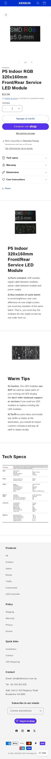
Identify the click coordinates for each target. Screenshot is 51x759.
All (7, 556)
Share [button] (8, 188)
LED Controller (13, 594)
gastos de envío (11, 98)
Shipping (10, 612)
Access (9, 631)
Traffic (9, 581)
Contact (9, 655)
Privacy (9, 625)
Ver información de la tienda (19, 148)
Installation (11, 649)
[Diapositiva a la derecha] (32, 62)
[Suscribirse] (40, 711)
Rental (9, 575)
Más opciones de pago (25, 133)
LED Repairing (13, 662)
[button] (6, 3)
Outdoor (10, 562)
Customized (11, 588)
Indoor (9, 568)
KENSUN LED (20, 753)
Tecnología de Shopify (34, 753)
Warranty (10, 618)
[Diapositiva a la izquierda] (19, 62)
